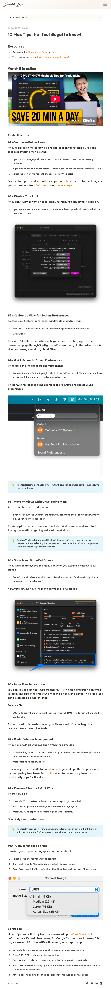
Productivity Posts (18, 17)
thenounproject (65, 185)
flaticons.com (44, 185)
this (52, 773)
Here (96, 345)
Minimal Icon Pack (37, 52)
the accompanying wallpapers (52, 57)
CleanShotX (79, 934)
